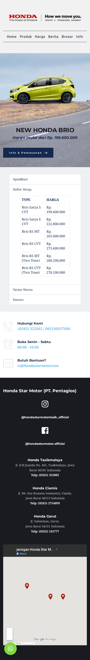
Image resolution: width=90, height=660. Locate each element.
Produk (26, 37)
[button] (10, 648)
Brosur (67, 37)
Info (79, 37)
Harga (40, 37)
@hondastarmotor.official (45, 444)
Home (12, 37)
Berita (53, 37)
